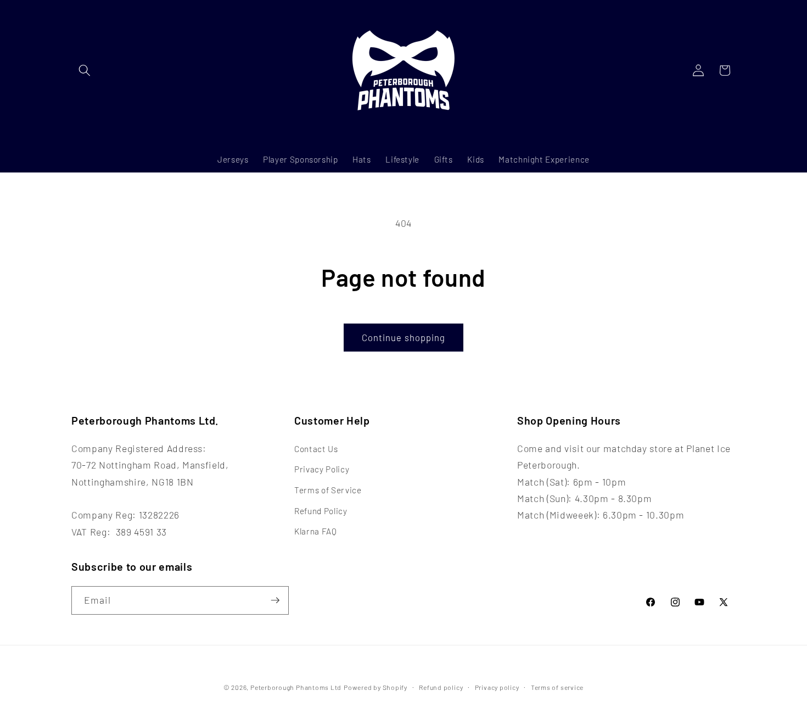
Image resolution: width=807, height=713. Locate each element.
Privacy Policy (321, 469)
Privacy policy (497, 687)
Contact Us (316, 449)
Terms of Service (328, 490)
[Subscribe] (275, 600)
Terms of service (557, 687)
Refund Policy (321, 511)
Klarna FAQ (315, 531)
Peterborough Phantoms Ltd (295, 687)
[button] (84, 70)
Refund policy (441, 687)
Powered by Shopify (375, 687)
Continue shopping (404, 337)
